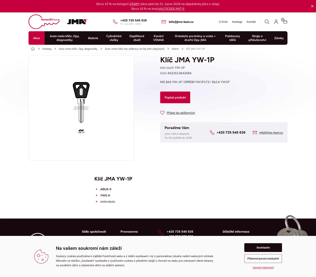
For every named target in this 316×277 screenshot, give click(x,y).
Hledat (267, 21)
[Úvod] (33, 49)
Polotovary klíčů (232, 38)
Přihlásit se (276, 21)
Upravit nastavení (263, 267)
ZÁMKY (134, 4)
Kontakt (251, 21)
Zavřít (312, 6)
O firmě (223, 21)
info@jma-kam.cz (181, 22)
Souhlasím (263, 247)
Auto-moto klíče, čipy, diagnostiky (64, 38)
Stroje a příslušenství (257, 38)
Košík (285, 21)
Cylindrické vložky (114, 38)
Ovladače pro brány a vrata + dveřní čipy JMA (195, 38)
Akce (36, 38)
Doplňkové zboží (136, 38)
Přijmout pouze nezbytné (263, 258)
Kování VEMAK (158, 38)
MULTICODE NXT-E (171, 8)
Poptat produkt (175, 97)
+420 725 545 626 (133, 20)
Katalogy (237, 21)
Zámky (279, 38)
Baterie (93, 38)
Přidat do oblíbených (181, 113)
